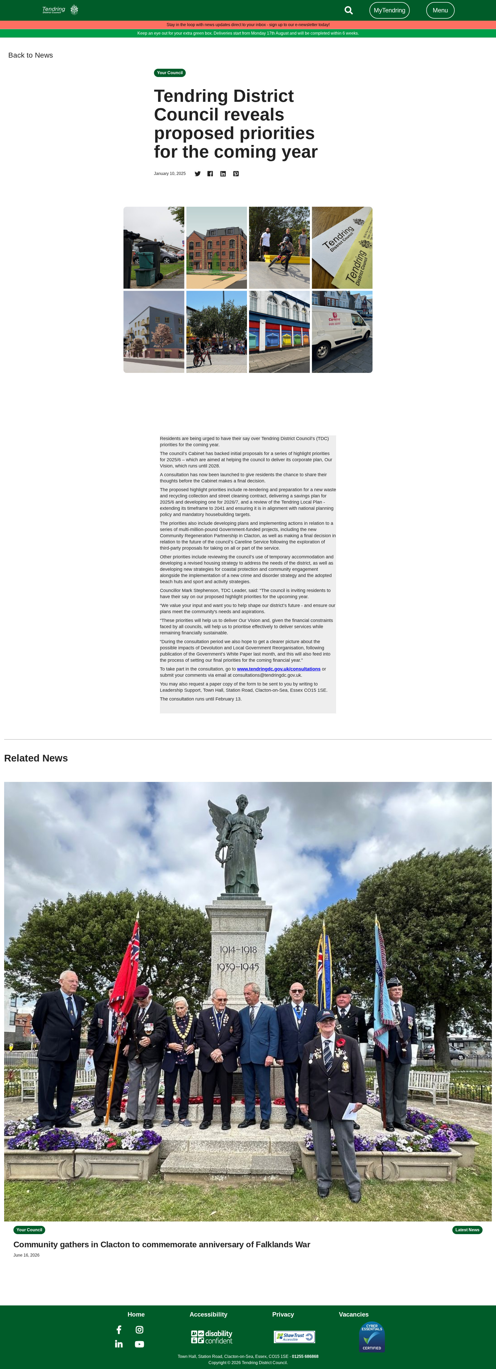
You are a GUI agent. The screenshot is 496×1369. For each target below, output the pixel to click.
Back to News (30, 55)
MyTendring (389, 10)
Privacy (283, 1314)
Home (136, 1314)
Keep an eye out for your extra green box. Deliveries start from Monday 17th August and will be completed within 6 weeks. (248, 33)
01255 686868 (305, 1356)
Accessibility (208, 1314)
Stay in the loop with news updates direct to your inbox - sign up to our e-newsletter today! (248, 24)
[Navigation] (68, 10)
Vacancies (354, 1314)
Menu (440, 10)
